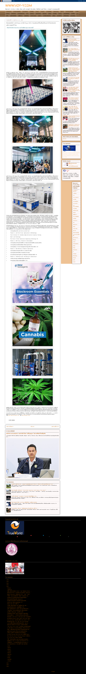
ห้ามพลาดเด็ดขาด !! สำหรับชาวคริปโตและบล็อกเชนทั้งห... (18, 615)
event (37, 11)
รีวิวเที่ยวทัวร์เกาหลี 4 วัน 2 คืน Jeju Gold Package (17, 621)
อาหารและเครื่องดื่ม (69, 11)
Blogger (53, 671)
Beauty (32, 13)
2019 (8, 666)
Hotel (8, 13)
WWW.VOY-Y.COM (18, 5)
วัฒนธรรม (26, 15)
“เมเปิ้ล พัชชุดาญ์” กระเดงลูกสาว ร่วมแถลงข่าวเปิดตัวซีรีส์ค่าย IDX (23, 496)
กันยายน (9, 647)
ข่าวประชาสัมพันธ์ (17, 11)
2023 (8, 584)
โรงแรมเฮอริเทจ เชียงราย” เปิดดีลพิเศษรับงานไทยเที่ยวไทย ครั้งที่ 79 (24, 508)
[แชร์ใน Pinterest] (14, 420)
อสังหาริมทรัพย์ (13, 15)
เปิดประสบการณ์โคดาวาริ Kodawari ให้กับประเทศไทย (17, 624)
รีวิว (7, 15)
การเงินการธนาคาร (46, 15)
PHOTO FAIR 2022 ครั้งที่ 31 (13, 603)
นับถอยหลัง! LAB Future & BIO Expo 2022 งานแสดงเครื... (19, 616)
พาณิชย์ (73, 13)
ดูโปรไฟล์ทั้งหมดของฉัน (73, 166)
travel (42, 11)
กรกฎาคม (10, 651)
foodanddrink (21, 13)
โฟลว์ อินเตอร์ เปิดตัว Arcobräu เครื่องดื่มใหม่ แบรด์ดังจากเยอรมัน (24, 502)
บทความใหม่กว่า (9, 426)
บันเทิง (50, 13)
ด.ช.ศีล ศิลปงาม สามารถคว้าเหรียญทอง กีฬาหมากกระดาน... (19, 627)
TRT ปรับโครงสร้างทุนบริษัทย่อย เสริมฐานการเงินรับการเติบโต (73, 78)
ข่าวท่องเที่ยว (49, 11)
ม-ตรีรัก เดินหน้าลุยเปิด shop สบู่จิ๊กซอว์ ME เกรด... (17, 605)
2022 (8, 586)
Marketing (56, 11)
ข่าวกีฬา (54, 13)
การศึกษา (77, 11)
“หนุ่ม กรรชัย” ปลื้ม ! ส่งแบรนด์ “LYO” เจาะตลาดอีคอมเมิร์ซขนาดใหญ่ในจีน (73, 107)
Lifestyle (9, 11)
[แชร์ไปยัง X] (11, 420)
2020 (8, 664)
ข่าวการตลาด (25, 11)
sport (39, 15)
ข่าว (27, 13)
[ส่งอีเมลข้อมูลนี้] (9, 420)
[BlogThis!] (10, 420)
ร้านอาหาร (13, 13)
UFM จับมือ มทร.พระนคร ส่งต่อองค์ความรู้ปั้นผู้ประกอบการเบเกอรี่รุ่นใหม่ (73, 59)
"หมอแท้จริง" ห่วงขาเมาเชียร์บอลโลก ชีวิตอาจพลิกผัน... (18, 610)
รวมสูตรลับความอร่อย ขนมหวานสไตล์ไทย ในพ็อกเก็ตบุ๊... (18, 613)
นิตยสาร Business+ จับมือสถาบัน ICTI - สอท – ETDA (18, 594)
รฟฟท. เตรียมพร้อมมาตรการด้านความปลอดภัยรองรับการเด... (19, 629)
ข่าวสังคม (31, 11)
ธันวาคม (9, 588)
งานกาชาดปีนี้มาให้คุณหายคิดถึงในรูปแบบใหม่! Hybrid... (18, 623)
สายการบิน (73, 15)
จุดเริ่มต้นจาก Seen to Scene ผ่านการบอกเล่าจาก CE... (18, 640)
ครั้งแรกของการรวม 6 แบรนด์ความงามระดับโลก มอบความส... (19, 592)
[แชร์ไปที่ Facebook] (13, 420)
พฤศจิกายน (10, 589)
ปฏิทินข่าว (20, 15)
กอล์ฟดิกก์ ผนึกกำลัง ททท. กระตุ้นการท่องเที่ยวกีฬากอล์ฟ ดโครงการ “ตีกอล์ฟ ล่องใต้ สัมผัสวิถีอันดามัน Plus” (32, 484)
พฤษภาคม (10, 654)
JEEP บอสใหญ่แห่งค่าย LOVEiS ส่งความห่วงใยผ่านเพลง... (18, 608)
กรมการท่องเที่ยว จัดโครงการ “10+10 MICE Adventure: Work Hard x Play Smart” (28, 490)
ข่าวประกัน (59, 15)
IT (77, 13)
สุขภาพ (62, 11)
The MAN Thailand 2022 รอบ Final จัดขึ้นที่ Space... (19, 634)
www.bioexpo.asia (26, 415)
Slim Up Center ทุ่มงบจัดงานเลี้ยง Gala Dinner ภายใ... (19, 619)
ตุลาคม (9, 646)
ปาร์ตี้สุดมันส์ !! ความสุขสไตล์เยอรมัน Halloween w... (18, 642)
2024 (8, 583)
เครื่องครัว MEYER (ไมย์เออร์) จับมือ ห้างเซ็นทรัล (74, 117)
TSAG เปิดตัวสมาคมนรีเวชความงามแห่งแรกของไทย (73, 98)
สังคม (54, 15)
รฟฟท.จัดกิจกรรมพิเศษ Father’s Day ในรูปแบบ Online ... (19, 591)
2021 (8, 663)
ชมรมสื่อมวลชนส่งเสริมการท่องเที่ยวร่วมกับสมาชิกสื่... (17, 600)
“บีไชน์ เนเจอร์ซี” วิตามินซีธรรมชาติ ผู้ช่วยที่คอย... (17, 632)
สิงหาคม (9, 649)
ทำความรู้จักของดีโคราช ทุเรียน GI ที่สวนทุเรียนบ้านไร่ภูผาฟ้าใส (74, 49)
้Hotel (60, 13)
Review (44, 13)
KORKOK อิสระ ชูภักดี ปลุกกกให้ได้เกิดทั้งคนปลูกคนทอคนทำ (74, 125)
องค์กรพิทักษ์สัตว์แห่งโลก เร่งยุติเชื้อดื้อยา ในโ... (16, 607)
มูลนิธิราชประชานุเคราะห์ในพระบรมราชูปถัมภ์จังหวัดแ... (17, 631)
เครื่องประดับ (66, 15)
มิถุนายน (9, 652)
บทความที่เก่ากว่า (55, 426)
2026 (8, 579)
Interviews (33, 15)
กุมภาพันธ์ (10, 659)
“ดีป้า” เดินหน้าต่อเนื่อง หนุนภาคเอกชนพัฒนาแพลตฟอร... (18, 639)
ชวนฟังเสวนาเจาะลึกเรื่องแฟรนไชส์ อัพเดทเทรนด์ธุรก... (17, 597)
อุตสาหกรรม (38, 13)
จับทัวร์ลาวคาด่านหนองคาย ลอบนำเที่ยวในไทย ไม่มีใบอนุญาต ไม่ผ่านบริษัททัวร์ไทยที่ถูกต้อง (26, 433)
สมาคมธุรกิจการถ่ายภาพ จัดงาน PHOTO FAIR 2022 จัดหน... (19, 618)
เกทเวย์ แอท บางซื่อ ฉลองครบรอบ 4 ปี (14, 602)
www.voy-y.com (73, 163)
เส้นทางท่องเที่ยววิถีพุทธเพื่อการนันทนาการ (15, 599)
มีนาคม (9, 657)
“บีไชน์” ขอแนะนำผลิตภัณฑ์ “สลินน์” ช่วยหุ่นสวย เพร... (18, 595)
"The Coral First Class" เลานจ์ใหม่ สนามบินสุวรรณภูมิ (18, 626)
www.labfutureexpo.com (13, 415)
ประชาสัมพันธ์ (66, 13)
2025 (8, 581)
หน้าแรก (32, 426)
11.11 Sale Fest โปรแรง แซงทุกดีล (14, 637)
